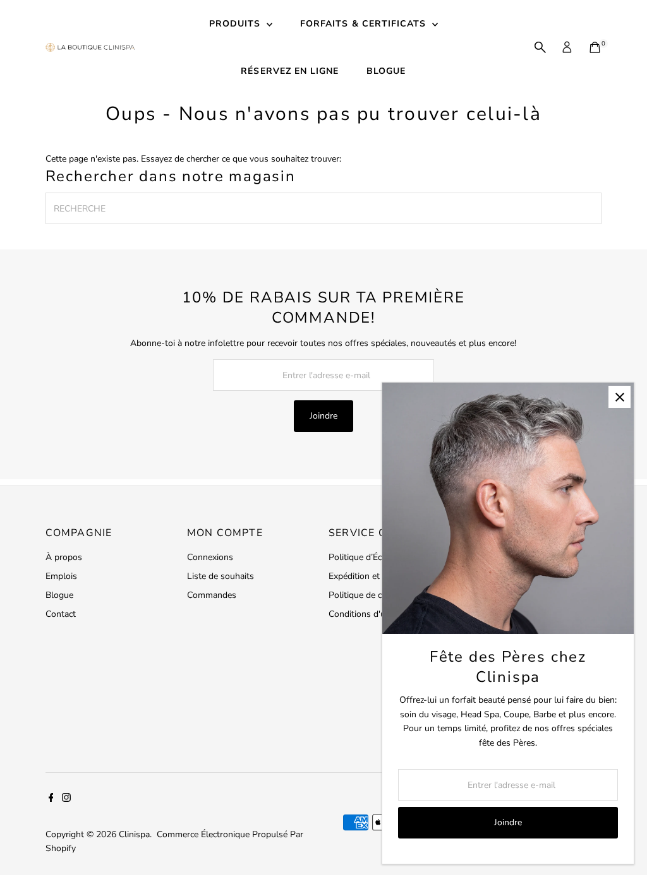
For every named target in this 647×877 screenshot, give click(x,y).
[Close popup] (619, 397)
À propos (63, 557)
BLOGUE (386, 71)
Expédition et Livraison (373, 576)
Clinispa (134, 834)
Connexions (210, 557)
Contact (60, 614)
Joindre (323, 416)
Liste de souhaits (220, 576)
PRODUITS (236, 24)
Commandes (211, 595)
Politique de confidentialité (381, 595)
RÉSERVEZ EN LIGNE (290, 71)
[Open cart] (595, 47)
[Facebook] (51, 799)
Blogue (59, 595)
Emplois (61, 576)
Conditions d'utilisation (374, 614)
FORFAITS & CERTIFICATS (364, 24)
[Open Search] (540, 47)
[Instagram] (66, 799)
